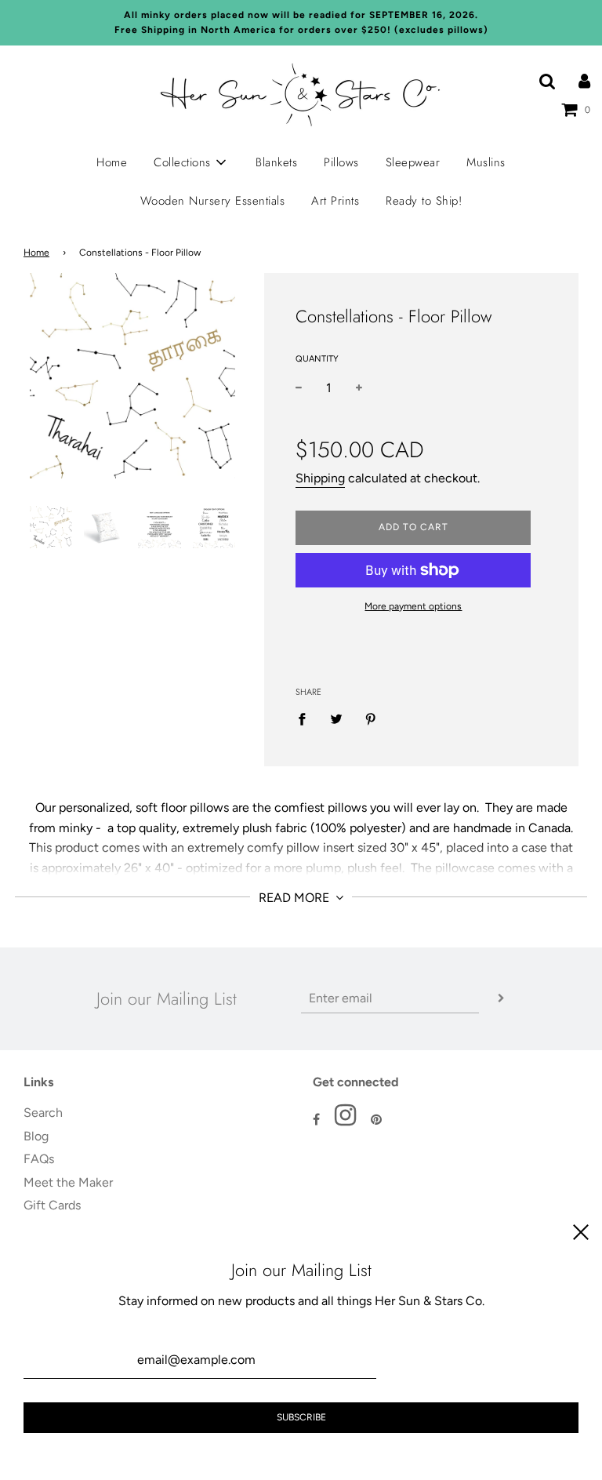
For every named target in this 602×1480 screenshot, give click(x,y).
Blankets (276, 162)
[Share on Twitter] (336, 718)
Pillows (341, 162)
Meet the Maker (68, 1182)
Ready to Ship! (424, 200)
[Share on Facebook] (306, 718)
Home (111, 162)
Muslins (486, 162)
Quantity (317, 359)
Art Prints (335, 200)
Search (43, 1112)
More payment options (413, 606)
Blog (36, 1136)
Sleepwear (413, 162)
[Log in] (584, 81)
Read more (295, 897)
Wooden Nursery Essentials (212, 200)
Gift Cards (52, 1205)
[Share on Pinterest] (370, 718)
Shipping (320, 478)
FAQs (39, 1158)
